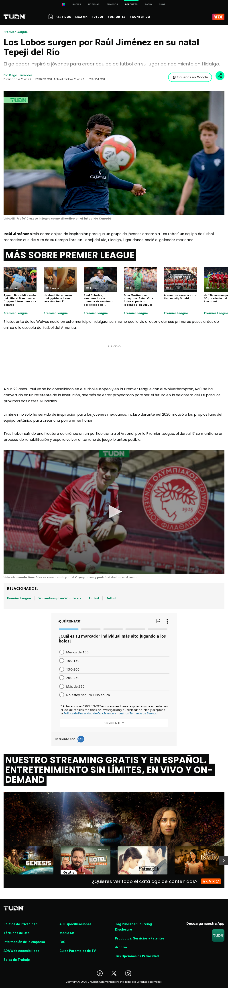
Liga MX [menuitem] (81, 17)
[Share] (220, 75)
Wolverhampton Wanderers (60, 598)
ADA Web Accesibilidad (21, 951)
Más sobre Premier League (69, 255)
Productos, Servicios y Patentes (140, 938)
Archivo (121, 947)
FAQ (62, 942)
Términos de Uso (17, 933)
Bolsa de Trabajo (17, 960)
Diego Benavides (20, 75)
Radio (148, 4)
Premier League (16, 32)
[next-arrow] (223, 860)
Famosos (112, 4)
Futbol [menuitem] (98, 17)
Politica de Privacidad (20, 924)
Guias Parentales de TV (77, 951)
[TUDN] (15, 17)
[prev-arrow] (1, 860)
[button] (114, 511)
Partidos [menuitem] (63, 17)
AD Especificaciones (75, 924)
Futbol (94, 598)
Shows (76, 4)
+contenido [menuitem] (140, 17)
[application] (114, 153)
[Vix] (218, 17)
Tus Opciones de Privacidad (137, 956)
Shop (162, 4)
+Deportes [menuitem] (117, 17)
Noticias (94, 4)
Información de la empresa (24, 942)
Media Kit (66, 933)
